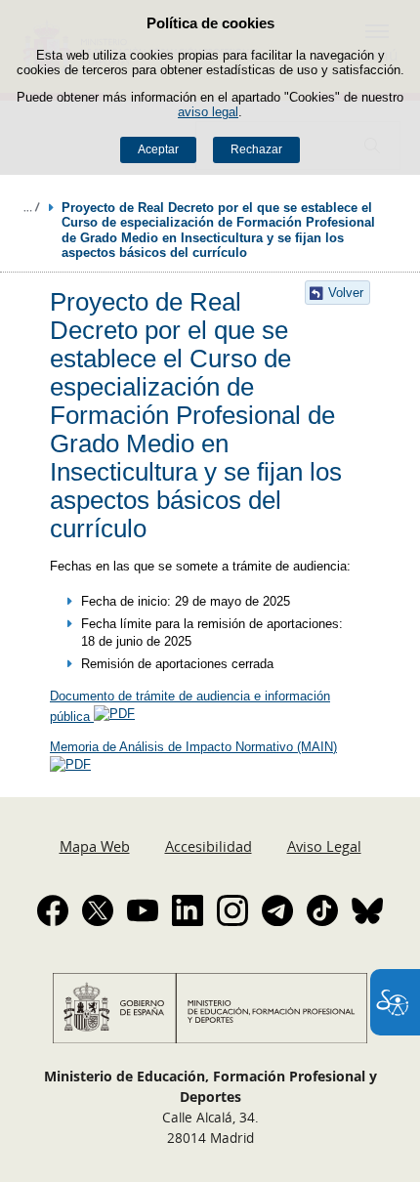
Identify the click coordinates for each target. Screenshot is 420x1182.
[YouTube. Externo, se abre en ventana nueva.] (142, 910)
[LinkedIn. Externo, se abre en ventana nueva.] (187, 910)
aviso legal (208, 112)
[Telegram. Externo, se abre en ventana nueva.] (277, 910)
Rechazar (256, 149)
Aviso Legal (324, 846)
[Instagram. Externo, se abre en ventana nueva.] (232, 910)
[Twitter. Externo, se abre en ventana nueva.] (97, 910)
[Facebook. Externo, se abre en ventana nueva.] (52, 910)
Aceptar (158, 149)
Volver (345, 292)
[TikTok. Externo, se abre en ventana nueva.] (322, 910)
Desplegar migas (31, 207)
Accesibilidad (208, 846)
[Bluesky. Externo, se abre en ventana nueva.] (367, 910)
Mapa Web (95, 846)
